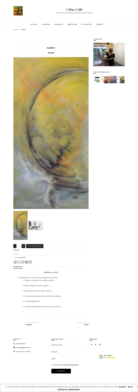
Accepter (122, 387)
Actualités (86, 24)
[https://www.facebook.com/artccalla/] (96, 344)
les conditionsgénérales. (70, 365)
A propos (46, 24)
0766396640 (21, 344)
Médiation (72, 24)
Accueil (33, 24)
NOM (53, 359)
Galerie (58, 24)
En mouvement (22, 257)
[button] (107, 357)
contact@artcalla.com (23, 348)
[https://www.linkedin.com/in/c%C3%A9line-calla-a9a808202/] (100, 344)
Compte (99, 24)
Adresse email (56, 345)
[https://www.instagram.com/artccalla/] (91, 344)
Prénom (54, 352)
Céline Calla (74, 9)
